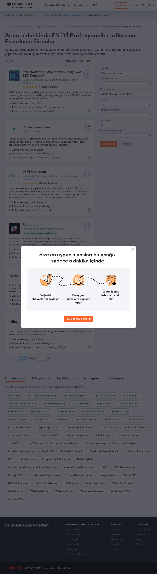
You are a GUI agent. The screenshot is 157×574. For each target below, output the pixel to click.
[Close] (132, 249)
